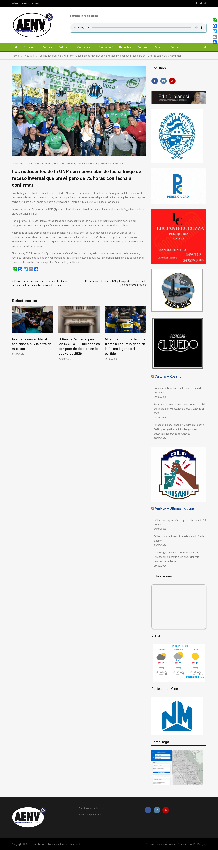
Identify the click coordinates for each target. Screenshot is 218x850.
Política (47, 47)
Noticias (29, 47)
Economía (104, 47)
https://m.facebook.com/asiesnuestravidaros (196, 3)
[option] (32, 331)
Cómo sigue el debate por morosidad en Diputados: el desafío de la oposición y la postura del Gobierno (176, 557)
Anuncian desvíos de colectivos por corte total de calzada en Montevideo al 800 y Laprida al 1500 (179, 409)
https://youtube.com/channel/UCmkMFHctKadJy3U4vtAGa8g (205, 3)
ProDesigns (199, 844)
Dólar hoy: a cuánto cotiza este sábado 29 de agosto (179, 538)
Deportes (125, 47)
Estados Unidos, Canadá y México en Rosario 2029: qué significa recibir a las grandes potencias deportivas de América (179, 429)
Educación (59, 163)
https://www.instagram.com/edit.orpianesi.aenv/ (201, 3)
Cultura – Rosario (168, 376)
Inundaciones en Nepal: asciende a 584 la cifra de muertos (32, 344)
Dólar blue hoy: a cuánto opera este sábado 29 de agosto (180, 522)
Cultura (142, 47)
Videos (159, 47)
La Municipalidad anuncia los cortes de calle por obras (178, 390)
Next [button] (144, 337)
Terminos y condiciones (91, 808)
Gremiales (83, 47)
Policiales (65, 47)
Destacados (33, 163)
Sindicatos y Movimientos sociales (105, 163)
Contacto (176, 47)
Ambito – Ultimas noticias (175, 508)
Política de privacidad (90, 814)
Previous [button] (14, 337)
